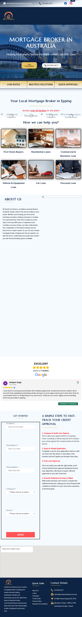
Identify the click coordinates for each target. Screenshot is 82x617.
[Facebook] (65, 3)
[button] (29, 65)
